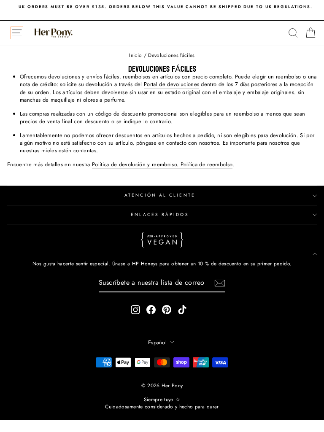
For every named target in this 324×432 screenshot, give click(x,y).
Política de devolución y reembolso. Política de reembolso (162, 164)
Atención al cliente (159, 195)
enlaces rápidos (160, 214)
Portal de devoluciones (171, 84)
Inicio (135, 55)
